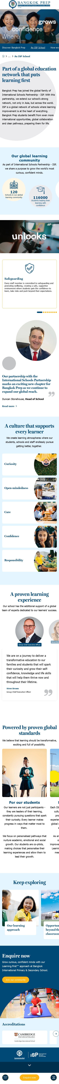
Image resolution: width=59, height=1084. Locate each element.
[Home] (29, 4)
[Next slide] (56, 1034)
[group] (24, 1037)
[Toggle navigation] (53, 1077)
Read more (8, 406)
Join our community (16, 979)
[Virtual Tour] (5, 1077)
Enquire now (29, 1077)
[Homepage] (5, 56)
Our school (11, 56)
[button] (39, 312)
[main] (29, 546)
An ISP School (38, 48)
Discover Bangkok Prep (13, 48)
